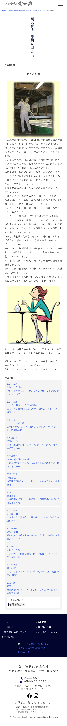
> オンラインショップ (46, 632)
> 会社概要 (41, 622)
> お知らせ (7, 627)
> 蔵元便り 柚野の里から (14, 632)
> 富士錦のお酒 (43, 627)
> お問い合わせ (9, 637)
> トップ (6, 622)
